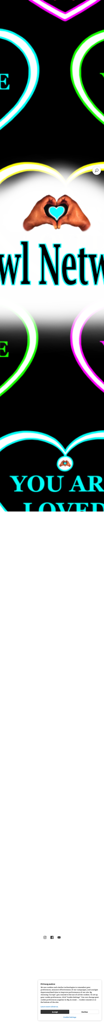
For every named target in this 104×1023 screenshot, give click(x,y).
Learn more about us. (49, 1006)
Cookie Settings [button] (69, 1017)
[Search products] (96, 170)
